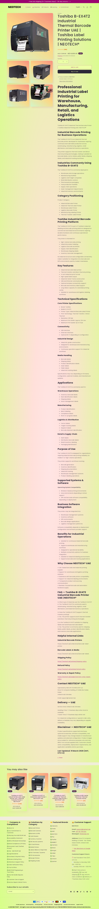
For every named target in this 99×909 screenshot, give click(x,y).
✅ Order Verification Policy (15, 864)
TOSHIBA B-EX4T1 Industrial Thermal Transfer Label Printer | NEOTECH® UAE (59, 798)
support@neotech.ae (83, 829)
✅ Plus (52, 837)
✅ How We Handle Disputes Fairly (15, 876)
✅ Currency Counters (35, 839)
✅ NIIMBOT (53, 842)
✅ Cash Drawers (33, 836)
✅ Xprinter (53, 861)
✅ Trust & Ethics (12, 867)
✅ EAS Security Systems (36, 841)
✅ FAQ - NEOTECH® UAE (14, 851)
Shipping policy (58, 904)
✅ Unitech (53, 858)
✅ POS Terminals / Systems (37, 852)
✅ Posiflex (53, 839)
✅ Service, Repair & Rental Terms (17, 882)
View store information (66, 81)
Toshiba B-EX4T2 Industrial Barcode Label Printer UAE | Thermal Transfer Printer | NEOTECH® (17, 798)
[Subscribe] (33, 891)
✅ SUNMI (52, 853)
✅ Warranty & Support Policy (15, 862)
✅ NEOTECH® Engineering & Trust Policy (15, 871)
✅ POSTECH (53, 845)
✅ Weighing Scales (34, 861)
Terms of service (48, 904)
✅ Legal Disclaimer (12, 854)
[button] (84, 7)
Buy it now (74, 71)
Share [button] (60, 757)
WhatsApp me (84, 834)
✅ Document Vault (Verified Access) (15, 847)
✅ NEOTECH (53, 834)
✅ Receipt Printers (34, 858)
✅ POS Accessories (34, 855)
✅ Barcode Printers (34, 828)
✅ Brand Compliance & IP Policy (16, 843)
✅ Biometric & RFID (34, 833)
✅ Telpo (52, 856)
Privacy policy (38, 904)
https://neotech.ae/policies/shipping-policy (72, 661)
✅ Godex (53, 828)
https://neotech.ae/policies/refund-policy (71, 669)
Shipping (60, 55)
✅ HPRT (52, 831)
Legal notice (79, 904)
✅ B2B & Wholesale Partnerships (16, 841)
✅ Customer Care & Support (15, 879)
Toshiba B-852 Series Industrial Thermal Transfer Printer (81, 797)
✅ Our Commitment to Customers (14, 831)
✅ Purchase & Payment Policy (16, 856)
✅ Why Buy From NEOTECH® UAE (16, 835)
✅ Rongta (53, 850)
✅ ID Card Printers (34, 844)
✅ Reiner (53, 848)
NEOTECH (22, 904)
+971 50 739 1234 (80, 831)
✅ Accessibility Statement (15, 838)
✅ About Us (10, 828)
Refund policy (29, 904)
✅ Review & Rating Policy (14, 859)
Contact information (69, 904)
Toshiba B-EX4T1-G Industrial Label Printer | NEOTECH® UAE (38, 797)
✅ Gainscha (53, 826)
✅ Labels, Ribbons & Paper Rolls (38, 850)
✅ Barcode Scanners (35, 831)
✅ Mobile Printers (34, 847)
